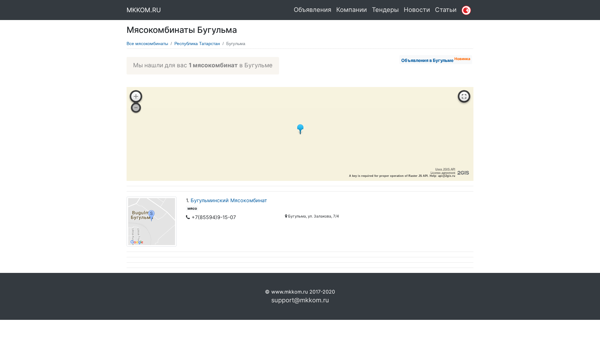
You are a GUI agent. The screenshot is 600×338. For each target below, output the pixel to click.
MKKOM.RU (144, 10)
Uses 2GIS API (445, 169)
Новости (417, 9)
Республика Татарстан (197, 43)
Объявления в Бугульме (435, 59)
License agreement (443, 172)
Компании (351, 9)
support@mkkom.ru (300, 300)
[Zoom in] (136, 96)
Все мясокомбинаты (147, 43)
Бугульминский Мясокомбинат (229, 200)
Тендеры (385, 9)
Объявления (312, 9)
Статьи (446, 9)
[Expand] (464, 96)
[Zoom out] (136, 108)
